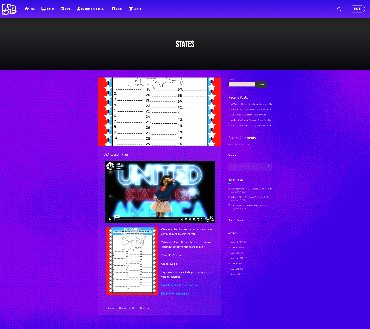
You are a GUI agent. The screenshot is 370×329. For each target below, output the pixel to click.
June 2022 (236, 269)
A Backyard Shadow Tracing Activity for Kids (251, 125)
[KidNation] (11, 8)
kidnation (110, 308)
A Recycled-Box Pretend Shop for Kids (248, 114)
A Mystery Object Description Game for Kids (251, 104)
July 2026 (235, 247)
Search (231, 79)
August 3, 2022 (128, 308)
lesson (146, 308)
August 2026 (237, 242)
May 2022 (235, 274)
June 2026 (236, 252)
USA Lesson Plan (115, 154)
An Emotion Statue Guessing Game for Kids (251, 120)
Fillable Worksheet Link (175, 293)
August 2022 (237, 258)
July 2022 (235, 263)
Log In (357, 9)
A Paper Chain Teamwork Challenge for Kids (251, 109)
